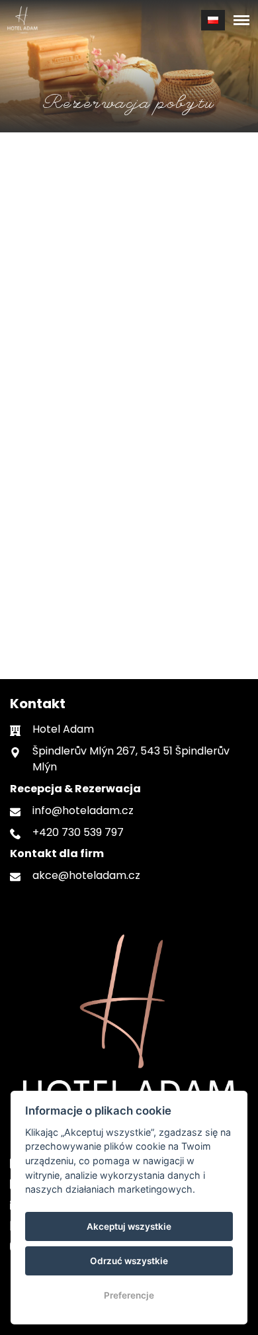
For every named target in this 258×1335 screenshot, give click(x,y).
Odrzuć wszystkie (129, 1261)
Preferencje (129, 1295)
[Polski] (213, 20)
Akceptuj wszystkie (129, 1226)
